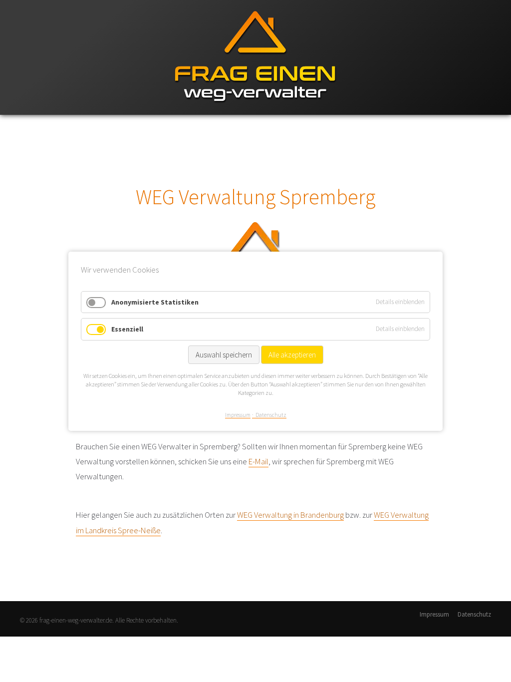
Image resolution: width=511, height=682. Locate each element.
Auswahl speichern (224, 354)
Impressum (434, 614)
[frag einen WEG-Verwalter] (255, 112)
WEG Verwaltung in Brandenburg (290, 514)
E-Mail (258, 461)
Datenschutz (474, 614)
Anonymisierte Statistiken (155, 301)
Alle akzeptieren (292, 354)
